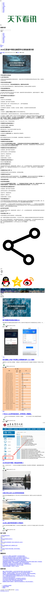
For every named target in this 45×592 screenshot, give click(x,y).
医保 (3, 3)
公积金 (4, 6)
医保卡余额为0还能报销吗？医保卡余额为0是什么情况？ (12, 542)
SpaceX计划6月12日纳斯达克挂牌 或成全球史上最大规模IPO (14, 559)
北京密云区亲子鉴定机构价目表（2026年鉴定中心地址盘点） (14, 578)
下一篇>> (2, 292)
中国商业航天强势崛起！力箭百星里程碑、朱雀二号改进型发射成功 (16, 562)
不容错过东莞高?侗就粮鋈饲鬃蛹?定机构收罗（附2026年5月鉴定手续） (16, 574)
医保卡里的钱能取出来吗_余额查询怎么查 (9, 545)
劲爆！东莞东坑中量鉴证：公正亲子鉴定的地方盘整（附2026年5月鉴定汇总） (18, 571)
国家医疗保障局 (6, 586)
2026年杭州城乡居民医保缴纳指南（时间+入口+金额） (13, 565)
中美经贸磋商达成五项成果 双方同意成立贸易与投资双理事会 (15, 560)
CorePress (17, 589)
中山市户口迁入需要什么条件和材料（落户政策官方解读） (14, 555)
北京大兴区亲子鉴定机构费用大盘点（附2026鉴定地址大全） (14, 579)
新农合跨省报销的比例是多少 (7, 538)
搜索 (1, 31)
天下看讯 (3, 52)
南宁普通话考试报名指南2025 (11, 320)
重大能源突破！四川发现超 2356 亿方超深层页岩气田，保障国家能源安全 (17, 563)
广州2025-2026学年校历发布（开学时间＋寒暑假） (17, 414)
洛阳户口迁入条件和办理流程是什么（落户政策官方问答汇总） (15, 557)
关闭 (1, 294)
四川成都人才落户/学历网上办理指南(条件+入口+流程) (18, 359)
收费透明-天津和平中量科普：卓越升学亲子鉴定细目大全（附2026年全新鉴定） (18, 581)
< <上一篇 (2, 289)
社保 (3, 2)
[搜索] (22, 44)
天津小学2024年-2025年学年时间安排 (13, 493)
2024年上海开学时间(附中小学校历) (13, 523)
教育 (3, 8)
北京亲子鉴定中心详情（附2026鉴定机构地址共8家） (13, 580)
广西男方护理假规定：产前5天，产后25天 (11, 566)
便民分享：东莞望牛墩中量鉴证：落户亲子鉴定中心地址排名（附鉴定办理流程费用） (19, 573)
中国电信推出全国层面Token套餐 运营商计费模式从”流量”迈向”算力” (16, 558)
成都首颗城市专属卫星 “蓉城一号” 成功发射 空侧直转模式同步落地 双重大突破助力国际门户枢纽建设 (22, 561)
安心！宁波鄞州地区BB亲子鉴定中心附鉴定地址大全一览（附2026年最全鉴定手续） (19, 575)
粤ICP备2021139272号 (4, 590)
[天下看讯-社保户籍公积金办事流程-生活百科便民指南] (22, 24)
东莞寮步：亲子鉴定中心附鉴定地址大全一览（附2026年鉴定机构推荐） (17, 572)
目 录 (2, 295)
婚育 (3, 7)
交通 (3, 9)
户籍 (3, 5)
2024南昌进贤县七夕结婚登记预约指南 (7, 288)
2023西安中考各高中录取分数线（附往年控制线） (10, 548)
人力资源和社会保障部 (7, 585)
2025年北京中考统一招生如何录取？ (13, 462)
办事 (3, 10)
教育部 (4, 587)
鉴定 (3, 42)
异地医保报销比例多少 (5, 535)
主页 (2, 45)
